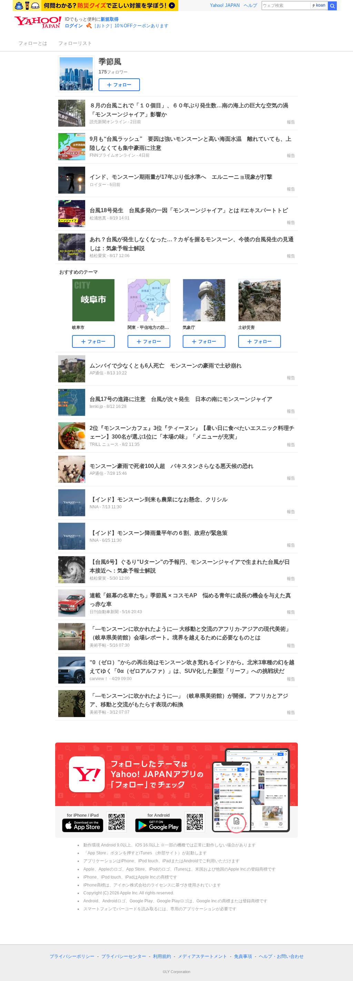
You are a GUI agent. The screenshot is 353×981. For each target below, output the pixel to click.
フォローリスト (75, 43)
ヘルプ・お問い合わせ (281, 956)
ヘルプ (250, 5)
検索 (332, 5)
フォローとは (32, 43)
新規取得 (110, 19)
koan (320, 5)
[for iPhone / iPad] (82, 825)
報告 (291, 122)
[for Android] (158, 825)
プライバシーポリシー (72, 956)
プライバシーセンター (123, 956)
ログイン (74, 25)
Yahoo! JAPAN (225, 5)
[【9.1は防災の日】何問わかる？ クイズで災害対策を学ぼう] (95, 5)
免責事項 (243, 956)
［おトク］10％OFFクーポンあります (130, 25)
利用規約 (162, 956)
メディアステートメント (202, 956)
